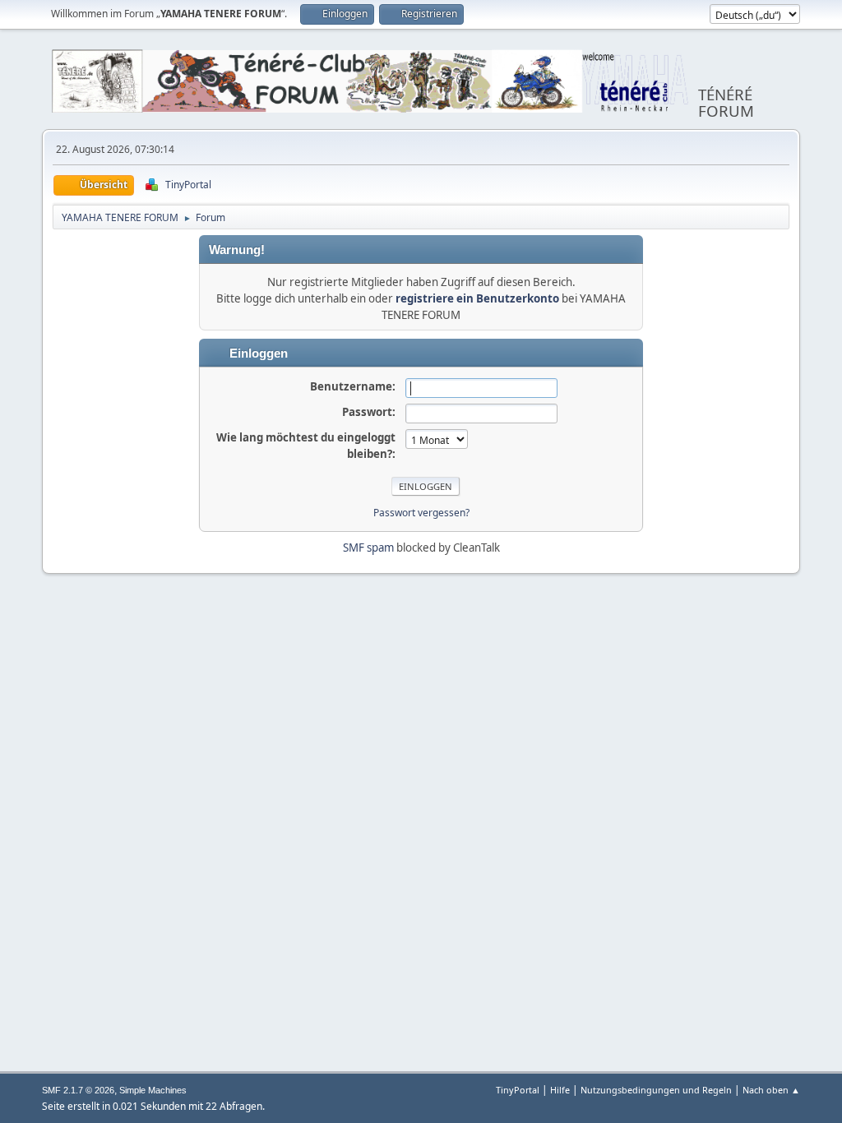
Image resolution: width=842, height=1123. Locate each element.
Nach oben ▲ (771, 1090)
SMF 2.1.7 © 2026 (78, 1090)
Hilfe (560, 1090)
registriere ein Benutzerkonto (477, 298)
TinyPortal (517, 1090)
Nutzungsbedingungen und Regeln (656, 1090)
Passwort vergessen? (421, 513)
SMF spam (368, 547)
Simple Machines (153, 1090)
